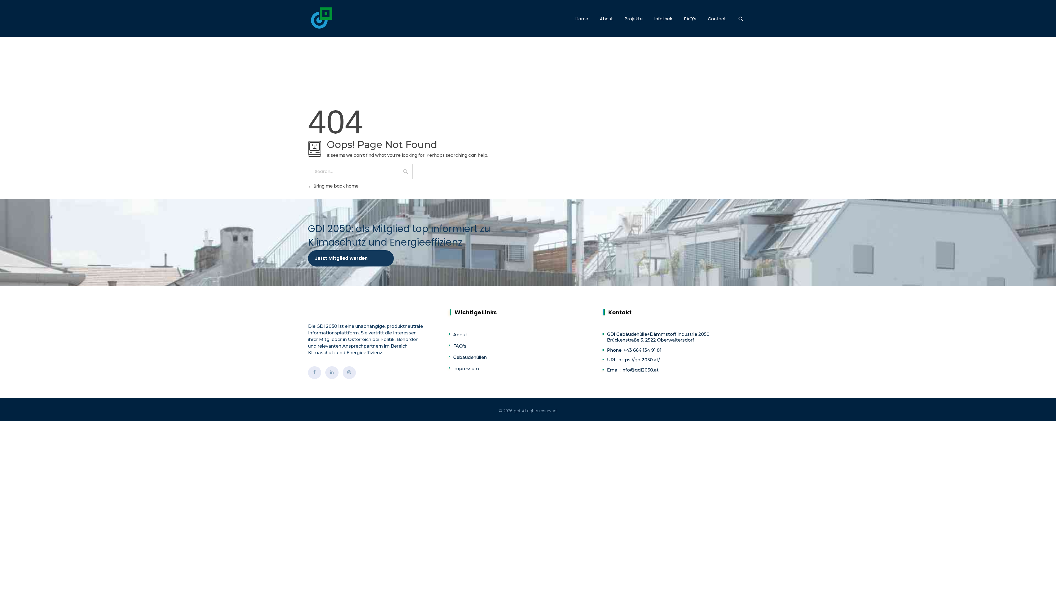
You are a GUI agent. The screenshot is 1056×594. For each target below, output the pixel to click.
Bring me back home (335, 186)
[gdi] (322, 18)
